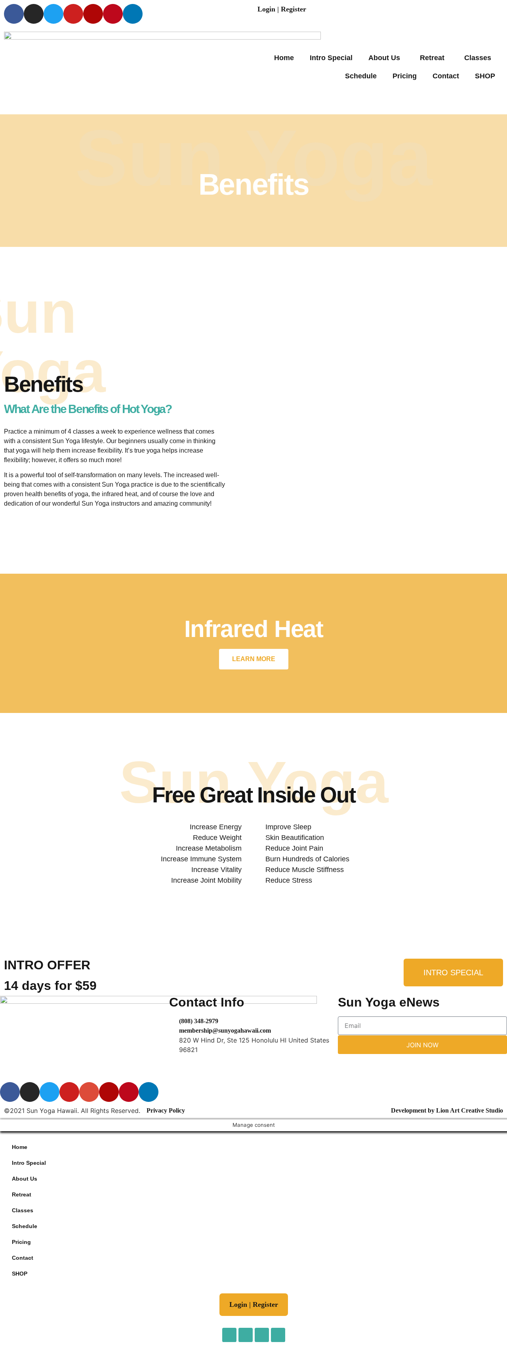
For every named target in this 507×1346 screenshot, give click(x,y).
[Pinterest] (113, 14)
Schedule (361, 76)
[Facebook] (14, 14)
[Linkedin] (133, 14)
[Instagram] (34, 14)
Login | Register (281, 9)
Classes (477, 58)
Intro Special (331, 58)
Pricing (405, 76)
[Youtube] (73, 14)
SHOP (485, 76)
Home (284, 58)
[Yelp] (93, 14)
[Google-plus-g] (89, 1092)
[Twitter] (53, 14)
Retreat (432, 58)
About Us (384, 58)
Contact (446, 76)
